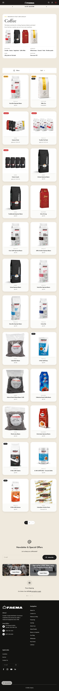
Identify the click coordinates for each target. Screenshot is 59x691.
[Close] (54, 668)
